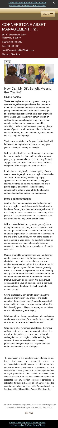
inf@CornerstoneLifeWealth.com (18, 50)
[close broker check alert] (54, 3)
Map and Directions (11, 54)
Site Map (29, 413)
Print (7, 62)
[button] (48, 14)
